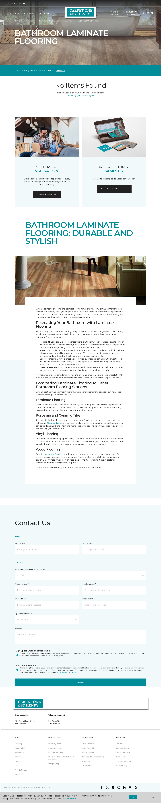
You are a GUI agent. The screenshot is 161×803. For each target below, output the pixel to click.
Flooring (31, 21)
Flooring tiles (53, 423)
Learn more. (71, 799)
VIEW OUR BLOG (44, 194)
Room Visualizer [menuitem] (55, 748)
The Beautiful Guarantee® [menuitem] (93, 757)
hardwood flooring (53, 454)
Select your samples (111, 189)
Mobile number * (89, 584)
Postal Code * (87, 599)
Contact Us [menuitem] (120, 757)
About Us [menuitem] (119, 744)
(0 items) (152, 13)
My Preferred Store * (23, 613)
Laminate (43, 21)
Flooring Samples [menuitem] (55, 752)
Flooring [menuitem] (18, 744)
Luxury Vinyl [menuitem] (20, 748)
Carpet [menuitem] (18, 757)
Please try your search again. (80, 96)
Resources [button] (29, 13)
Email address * (21, 599)
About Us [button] (44, 13)
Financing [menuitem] (19, 774)
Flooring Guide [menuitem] (88, 752)
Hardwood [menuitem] (19, 752)
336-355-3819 (20, 723)
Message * (19, 628)
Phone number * (22, 584)
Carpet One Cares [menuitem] (123, 752)
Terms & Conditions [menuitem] (124, 761)
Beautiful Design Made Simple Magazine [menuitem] (61, 758)
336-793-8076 (54, 723)
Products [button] (13, 13)
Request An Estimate (131, 13)
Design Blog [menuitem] (53, 764)
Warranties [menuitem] (86, 761)
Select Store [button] (15, 4)
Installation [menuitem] (87, 766)
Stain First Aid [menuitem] (88, 748)
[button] (143, 13)
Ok (133, 797)
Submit (80, 682)
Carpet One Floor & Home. (22, 787)
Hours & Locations (114, 13)
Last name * (87, 543)
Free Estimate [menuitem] (21, 770)
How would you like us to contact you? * (31, 569)
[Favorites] (148, 13)
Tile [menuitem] (16, 766)
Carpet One (20, 21)
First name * (20, 543)
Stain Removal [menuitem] (88, 744)
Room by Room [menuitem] (55, 744)
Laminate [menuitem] (19, 761)
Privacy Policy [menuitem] (121, 766)
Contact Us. (60, 71)
